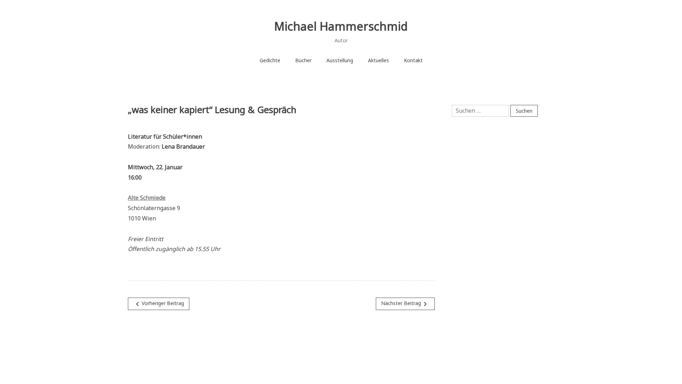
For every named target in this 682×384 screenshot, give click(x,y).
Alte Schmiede (147, 198)
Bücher (303, 60)
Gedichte (270, 60)
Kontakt (413, 60)
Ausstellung (339, 60)
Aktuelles (378, 60)
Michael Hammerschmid (341, 26)
